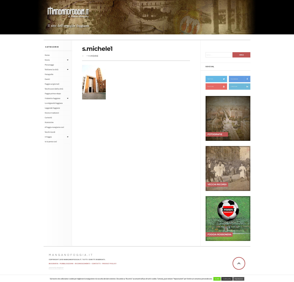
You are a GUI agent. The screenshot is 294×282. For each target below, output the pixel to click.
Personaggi (49, 65)
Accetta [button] (217, 279)
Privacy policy (109, 263)
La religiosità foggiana (54, 103)
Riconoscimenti (82, 263)
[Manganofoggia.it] (68, 17)
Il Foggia (48, 137)
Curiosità (48, 117)
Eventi (47, 79)
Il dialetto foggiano (52, 98)
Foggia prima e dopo (53, 93)
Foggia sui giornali (52, 84)
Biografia (53, 263)
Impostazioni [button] (239, 279)
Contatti (96, 263)
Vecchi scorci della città (54, 89)
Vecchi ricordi (50, 132)
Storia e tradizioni (52, 113)
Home (47, 55)
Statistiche (49, 122)
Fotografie (49, 74)
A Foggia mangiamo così (54, 127)
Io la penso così (51, 141)
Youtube (210, 86)
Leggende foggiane (52, 108)
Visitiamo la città (51, 69)
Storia (47, 60)
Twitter (210, 79)
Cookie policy (227, 279)
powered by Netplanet (56, 268)
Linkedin (234, 86)
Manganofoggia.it (71, 255)
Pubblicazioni (66, 263)
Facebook (234, 79)
